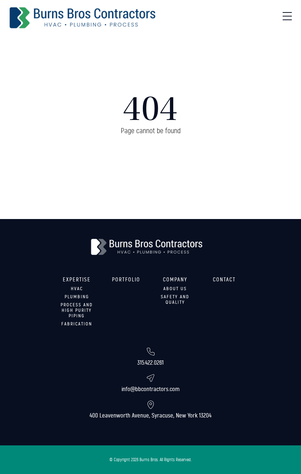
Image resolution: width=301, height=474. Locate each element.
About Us (175, 289)
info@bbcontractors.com (150, 389)
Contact (224, 279)
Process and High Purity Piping (77, 310)
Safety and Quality (175, 299)
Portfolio (126, 279)
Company (175, 279)
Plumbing (77, 297)
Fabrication (76, 324)
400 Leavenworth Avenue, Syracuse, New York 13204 (150, 415)
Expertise (77, 279)
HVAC (77, 289)
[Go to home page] (82, 18)
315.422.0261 (150, 363)
